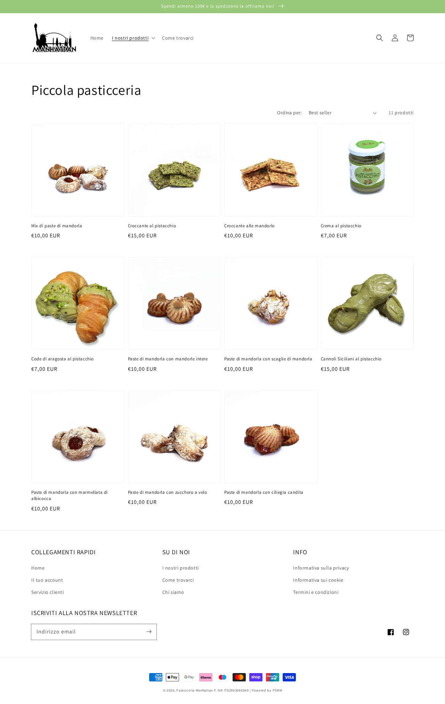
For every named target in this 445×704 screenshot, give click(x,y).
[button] (133, 38)
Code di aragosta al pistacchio (62, 359)
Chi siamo (173, 592)
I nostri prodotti (180, 568)
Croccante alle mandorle (249, 226)
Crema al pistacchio (341, 226)
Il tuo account (47, 580)
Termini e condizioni (315, 592)
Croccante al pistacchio (152, 226)
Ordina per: (289, 112)
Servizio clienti (47, 592)
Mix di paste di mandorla (56, 226)
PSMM (277, 690)
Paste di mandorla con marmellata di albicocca (69, 495)
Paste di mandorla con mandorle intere (168, 359)
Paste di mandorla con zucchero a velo (167, 492)
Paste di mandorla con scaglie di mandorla (268, 359)
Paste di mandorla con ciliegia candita (264, 492)
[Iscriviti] (148, 631)
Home (37, 568)
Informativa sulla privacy (321, 568)
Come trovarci (178, 580)
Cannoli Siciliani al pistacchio (351, 359)
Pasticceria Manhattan (194, 690)
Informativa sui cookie (318, 580)
